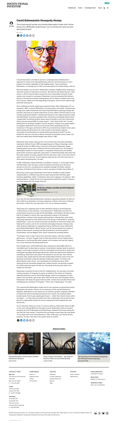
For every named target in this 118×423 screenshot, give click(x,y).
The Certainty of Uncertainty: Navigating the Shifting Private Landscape (92, 358)
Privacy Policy (44, 415)
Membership (72, 8)
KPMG (86, 361)
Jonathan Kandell (47, 361)
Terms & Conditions (74, 412)
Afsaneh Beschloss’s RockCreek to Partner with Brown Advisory (24, 358)
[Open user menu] (107, 7)
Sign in (107, 3)
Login (20, 420)
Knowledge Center (90, 8)
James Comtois (12, 361)
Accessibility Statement (30, 415)
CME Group (47, 192)
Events (80, 8)
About (100, 8)
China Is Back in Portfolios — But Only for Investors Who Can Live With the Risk (58, 358)
